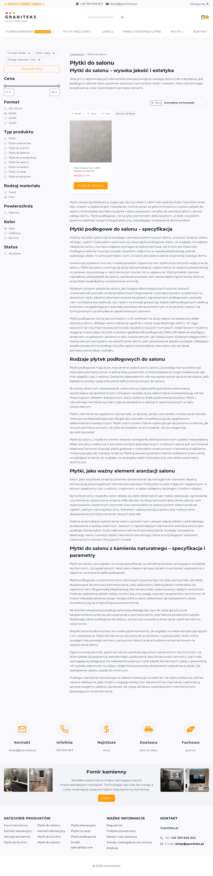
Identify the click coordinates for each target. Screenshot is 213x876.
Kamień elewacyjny (18, 831)
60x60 (77, 113)
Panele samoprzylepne (142, 31)
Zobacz (106, 798)
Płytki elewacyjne (83, 825)
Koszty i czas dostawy (121, 836)
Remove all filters (125, 113)
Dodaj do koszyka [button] (90, 185)
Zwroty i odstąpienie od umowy (129, 842)
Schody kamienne (17, 836)
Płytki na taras (81, 831)
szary (93, 113)
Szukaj (123, 17)
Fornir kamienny (16, 825)
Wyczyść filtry (32, 69)
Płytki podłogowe (83, 836)
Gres (107, 113)
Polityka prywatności (121, 831)
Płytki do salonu (48, 825)
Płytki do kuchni (15, 842)
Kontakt (200, 31)
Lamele (107, 31)
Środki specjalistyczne (82, 845)
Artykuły (112, 848)
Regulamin (114, 825)
